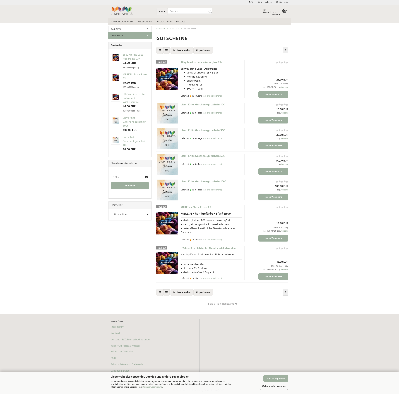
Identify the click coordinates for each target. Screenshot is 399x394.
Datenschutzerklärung (152, 387)
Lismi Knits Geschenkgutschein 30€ (203, 130)
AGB (113, 358)
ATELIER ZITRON (164, 21)
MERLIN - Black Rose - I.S (196, 207)
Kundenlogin (266, 2)
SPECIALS (180, 21)
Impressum (117, 326)
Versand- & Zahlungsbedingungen (131, 339)
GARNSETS (116, 29)
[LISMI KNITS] (131, 11)
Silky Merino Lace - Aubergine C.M (202, 62)
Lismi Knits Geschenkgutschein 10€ (203, 104)
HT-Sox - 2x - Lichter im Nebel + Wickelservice (208, 248)
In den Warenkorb (273, 94)
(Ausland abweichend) (212, 96)
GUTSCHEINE (117, 35)
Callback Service (120, 370)
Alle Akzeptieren (276, 378)
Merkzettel (283, 2)
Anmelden (130, 185)
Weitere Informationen (274, 386)
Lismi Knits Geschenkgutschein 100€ (203, 181)
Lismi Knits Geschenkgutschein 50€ (203, 156)
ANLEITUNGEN (145, 21)
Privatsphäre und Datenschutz (129, 364)
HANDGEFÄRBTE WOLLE (122, 21)
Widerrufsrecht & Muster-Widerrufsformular (126, 348)
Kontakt (115, 333)
